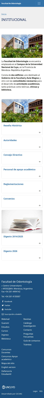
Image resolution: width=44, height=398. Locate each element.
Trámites (27, 344)
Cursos (4, 330)
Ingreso (5, 334)
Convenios (9, 198)
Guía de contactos (31, 340)
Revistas (27, 319)
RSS (41, 391)
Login (35, 391)
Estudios (5, 327)
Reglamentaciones (13, 184)
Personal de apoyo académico (19, 169)
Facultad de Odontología (11, 3)
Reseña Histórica (13, 125)
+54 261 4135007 (12, 296)
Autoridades (10, 140)
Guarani (5, 323)
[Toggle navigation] (39, 3)
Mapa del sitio (7, 363)
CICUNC (19, 394)
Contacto (27, 330)
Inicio (3, 14)
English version (8, 367)
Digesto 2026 (10, 251)
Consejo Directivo (13, 154)
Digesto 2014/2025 (13, 236)
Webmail (5, 319)
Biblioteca (6, 338)
